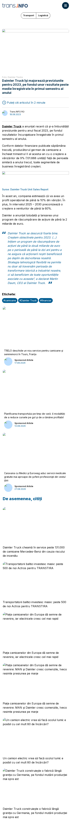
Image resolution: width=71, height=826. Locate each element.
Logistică (43, 15)
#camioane (9, 300)
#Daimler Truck (28, 300)
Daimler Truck (11, 126)
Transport (28, 15)
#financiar (45, 300)
